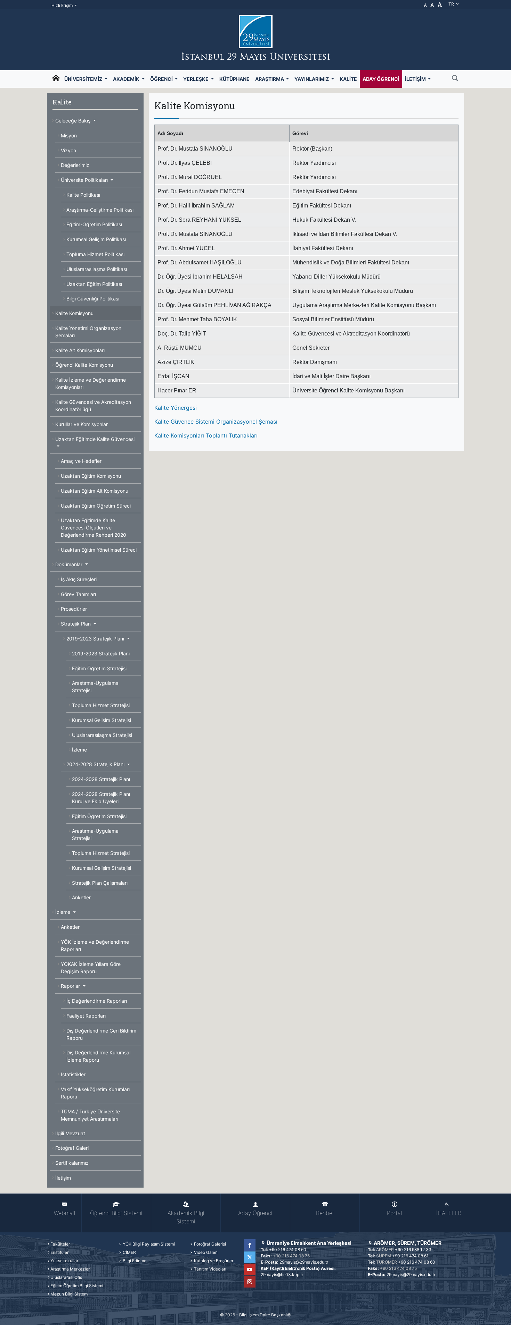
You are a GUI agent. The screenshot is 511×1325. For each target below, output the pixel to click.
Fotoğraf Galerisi (209, 1244)
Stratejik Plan (76, 624)
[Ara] (454, 79)
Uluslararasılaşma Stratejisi (102, 735)
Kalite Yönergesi (175, 407)
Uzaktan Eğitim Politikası (94, 284)
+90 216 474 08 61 (410, 1255)
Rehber (325, 1212)
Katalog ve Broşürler (213, 1260)
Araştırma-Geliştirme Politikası (99, 210)
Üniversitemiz (83, 79)
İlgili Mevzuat (70, 1133)
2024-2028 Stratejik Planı (96, 764)
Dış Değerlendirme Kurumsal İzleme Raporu (98, 1056)
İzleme (79, 750)
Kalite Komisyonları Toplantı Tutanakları (206, 435)
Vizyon (68, 150)
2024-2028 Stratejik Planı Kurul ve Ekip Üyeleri (101, 797)
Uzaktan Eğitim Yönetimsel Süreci (99, 550)
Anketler (81, 897)
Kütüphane (234, 79)
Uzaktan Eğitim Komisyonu (91, 476)
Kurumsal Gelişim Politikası (96, 239)
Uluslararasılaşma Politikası (96, 269)
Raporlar (71, 986)
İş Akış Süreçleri (79, 579)
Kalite (348, 79)
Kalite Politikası (83, 195)
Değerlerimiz (75, 165)
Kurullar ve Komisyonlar (81, 424)
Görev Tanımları (78, 594)
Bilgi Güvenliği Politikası (92, 298)
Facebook (250, 1245)
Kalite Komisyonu (74, 313)
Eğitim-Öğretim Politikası (94, 224)
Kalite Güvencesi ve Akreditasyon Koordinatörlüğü (93, 405)
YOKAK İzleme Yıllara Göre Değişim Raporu (91, 967)
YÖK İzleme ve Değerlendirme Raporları (95, 945)
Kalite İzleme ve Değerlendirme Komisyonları (90, 383)
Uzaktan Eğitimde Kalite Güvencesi (95, 439)
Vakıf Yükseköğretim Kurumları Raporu (95, 1092)
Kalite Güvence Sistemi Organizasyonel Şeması (215, 421)
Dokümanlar (69, 564)
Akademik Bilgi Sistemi (186, 1217)
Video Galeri (205, 1252)
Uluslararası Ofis (66, 1277)
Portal (394, 1212)
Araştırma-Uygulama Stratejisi (95, 686)
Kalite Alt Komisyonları (80, 350)
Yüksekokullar (64, 1260)
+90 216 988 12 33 (413, 1249)
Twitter (250, 1257)
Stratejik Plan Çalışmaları (100, 883)
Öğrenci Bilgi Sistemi (116, 1212)
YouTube (250, 1269)
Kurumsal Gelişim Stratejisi (101, 720)
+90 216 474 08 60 (287, 1249)
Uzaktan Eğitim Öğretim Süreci (96, 506)
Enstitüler (59, 1252)
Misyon (69, 135)
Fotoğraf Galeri (72, 1148)
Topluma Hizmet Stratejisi (101, 705)
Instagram (250, 1282)
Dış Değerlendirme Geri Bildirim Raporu (101, 1034)
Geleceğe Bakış (73, 121)
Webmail (64, 1212)
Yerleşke (196, 79)
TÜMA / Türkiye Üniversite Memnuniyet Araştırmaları (90, 1115)
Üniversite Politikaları (85, 180)
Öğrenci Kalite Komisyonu (84, 365)
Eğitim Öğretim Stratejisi (99, 668)
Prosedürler (74, 609)
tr (451, 4)
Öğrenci (162, 79)
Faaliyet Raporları (86, 1016)
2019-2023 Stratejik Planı (95, 639)
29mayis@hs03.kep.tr (282, 1274)
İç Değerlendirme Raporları (96, 1001)
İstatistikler (73, 1074)
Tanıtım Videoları (209, 1269)
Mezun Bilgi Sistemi (69, 1294)
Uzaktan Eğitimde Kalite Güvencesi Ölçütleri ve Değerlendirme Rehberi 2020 (93, 527)
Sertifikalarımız (72, 1163)
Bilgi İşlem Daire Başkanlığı (265, 1314)
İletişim (416, 79)
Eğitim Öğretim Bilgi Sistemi (76, 1285)
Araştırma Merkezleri (70, 1269)
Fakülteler (60, 1244)
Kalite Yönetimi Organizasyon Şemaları (88, 331)
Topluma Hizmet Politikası (95, 254)
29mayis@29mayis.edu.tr (303, 1262)
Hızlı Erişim (62, 5)
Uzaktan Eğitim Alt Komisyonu (94, 491)
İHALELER (448, 1212)
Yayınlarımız (312, 79)
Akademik (126, 79)
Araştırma (270, 79)
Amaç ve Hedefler (81, 461)
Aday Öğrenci (381, 79)
